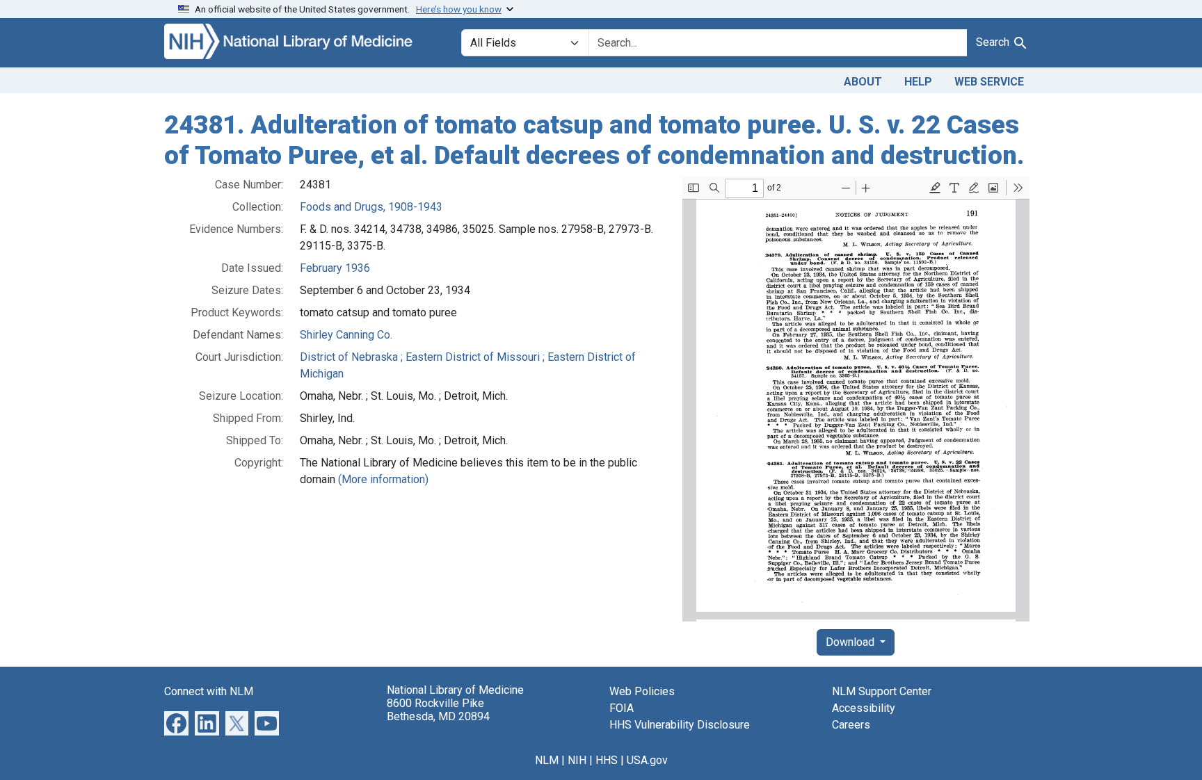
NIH (577, 760)
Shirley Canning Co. (346, 334)
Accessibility (863, 708)
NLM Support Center (881, 691)
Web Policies (642, 691)
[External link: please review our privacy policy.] (176, 722)
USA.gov (647, 760)
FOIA (621, 708)
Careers (851, 724)
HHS (606, 760)
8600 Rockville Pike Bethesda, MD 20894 (438, 710)
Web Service (989, 81)
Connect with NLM (208, 691)
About (863, 81)
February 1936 (335, 268)
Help (918, 81)
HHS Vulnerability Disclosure (679, 724)
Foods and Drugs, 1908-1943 (371, 206)
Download (851, 642)
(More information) (383, 479)
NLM (547, 760)
